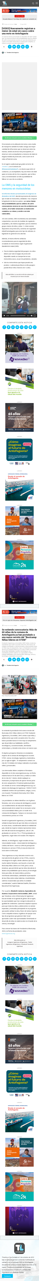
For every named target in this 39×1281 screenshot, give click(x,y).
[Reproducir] (4, 316)
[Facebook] (10, 47)
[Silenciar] (32, 316)
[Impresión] (26, 327)
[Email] (27, 47)
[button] (19, 300)
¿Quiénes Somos (18, 1272)
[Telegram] (30, 327)
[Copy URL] (35, 327)
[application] (19, 300)
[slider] (18, 315)
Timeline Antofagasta (13, 52)
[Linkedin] (23, 47)
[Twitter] (14, 47)
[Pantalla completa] (35, 316)
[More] (32, 47)
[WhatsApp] (18, 47)
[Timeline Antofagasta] (3, 53)
